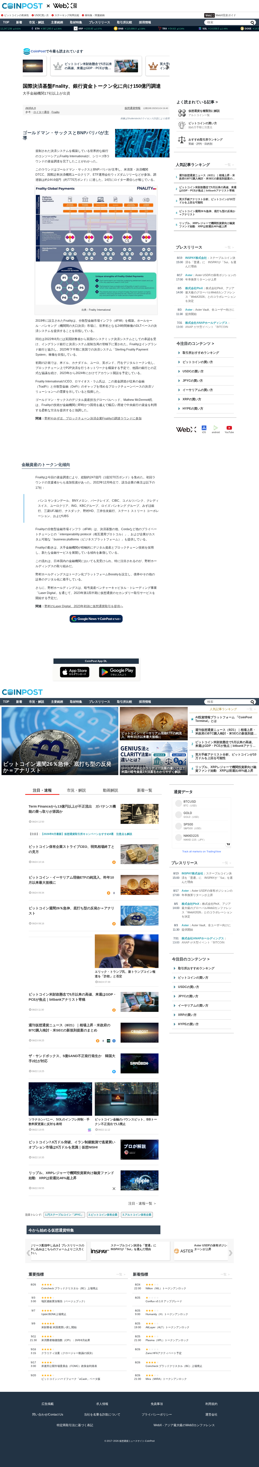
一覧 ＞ (251, 709)
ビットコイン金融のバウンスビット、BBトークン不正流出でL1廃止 (126, 1122)
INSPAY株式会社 (196, 257)
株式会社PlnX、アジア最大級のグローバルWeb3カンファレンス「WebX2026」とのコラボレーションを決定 (222, 1249)
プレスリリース (99, 22)
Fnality (56, 112)
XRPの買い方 (192, 399)
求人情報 (102, 1403)
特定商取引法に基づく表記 (75, 1425)
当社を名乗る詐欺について (102, 1414)
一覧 (228, 164)
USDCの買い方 (193, 371)
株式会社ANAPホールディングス (206, 322)
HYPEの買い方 (193, 408)
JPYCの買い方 (193, 380)
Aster (188, 275)
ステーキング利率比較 (67, 15)
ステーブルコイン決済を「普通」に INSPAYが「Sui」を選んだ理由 (210, 262)
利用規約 (211, 1403)
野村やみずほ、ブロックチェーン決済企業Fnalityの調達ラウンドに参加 (93, 418)
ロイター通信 (41, 112)
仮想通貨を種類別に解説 (204, 110)
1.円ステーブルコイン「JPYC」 (64, 1214)
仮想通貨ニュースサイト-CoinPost (137, 1441)
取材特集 (76, 22)
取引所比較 (124, 22)
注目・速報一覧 (140, 1203)
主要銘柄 (57, 22)
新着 (19, 22)
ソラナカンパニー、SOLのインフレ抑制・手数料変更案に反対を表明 (59, 1122)
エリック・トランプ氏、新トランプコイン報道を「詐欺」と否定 (125, 974)
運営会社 (211, 1414)
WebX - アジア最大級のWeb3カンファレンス (184, 1425)
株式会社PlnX (194, 288)
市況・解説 (36, 22)
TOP (6, 22)
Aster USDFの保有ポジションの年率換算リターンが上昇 (138, 1247)
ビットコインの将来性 (16, 15)
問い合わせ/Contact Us (47, 1414)
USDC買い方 (42, 15)
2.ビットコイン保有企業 (103, 1214)
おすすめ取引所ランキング (205, 139)
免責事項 (157, 1403)
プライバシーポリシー (157, 1414)
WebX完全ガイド (226, 15)
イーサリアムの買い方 (198, 390)
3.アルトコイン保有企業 (136, 1214)
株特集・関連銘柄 (95, 15)
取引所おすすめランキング (201, 352)
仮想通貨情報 (132, 108)
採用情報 (145, 22)
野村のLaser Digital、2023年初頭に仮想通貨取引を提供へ (84, 606)
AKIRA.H (30, 108)
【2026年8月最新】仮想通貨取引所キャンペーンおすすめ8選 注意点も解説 (86, 833)
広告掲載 (48, 1403)
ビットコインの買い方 (202, 123)
